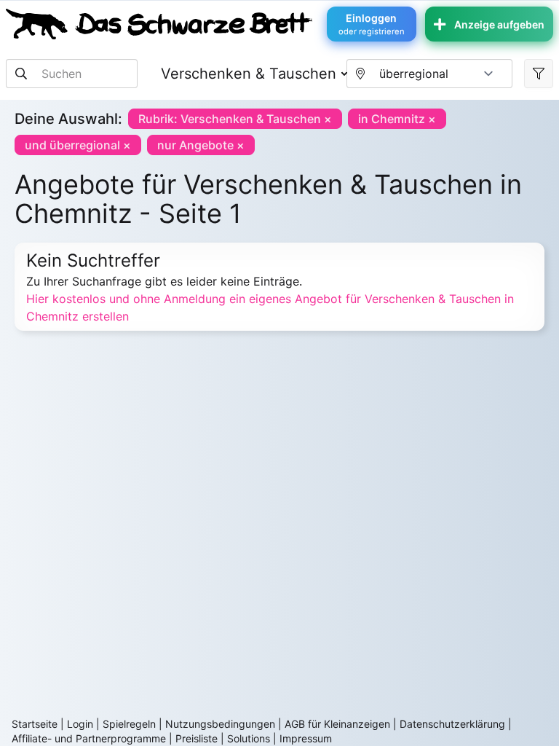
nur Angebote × (201, 145)
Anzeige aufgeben (499, 24)
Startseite (35, 724)
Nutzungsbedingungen (220, 724)
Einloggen (371, 24)
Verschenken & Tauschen (248, 73)
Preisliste (196, 738)
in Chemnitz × (397, 118)
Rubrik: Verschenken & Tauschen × (235, 118)
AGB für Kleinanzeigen (337, 724)
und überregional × (78, 145)
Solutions (248, 738)
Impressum (306, 738)
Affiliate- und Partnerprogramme (89, 738)
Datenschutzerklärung (452, 724)
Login (80, 724)
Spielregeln (129, 724)
